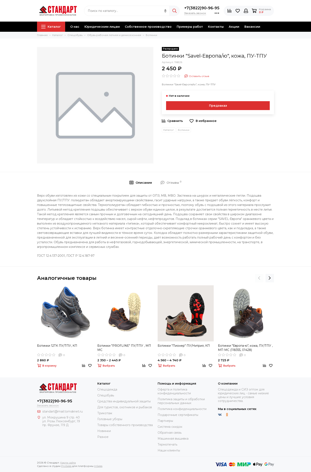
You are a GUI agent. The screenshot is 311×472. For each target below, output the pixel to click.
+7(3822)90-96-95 (201, 8)
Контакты (216, 27)
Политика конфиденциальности (182, 409)
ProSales (66, 466)
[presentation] (259, 278)
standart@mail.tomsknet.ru (62, 411)
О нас (74, 27)
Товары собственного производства (125, 425)
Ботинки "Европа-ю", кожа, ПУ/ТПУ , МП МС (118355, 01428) (245, 348)
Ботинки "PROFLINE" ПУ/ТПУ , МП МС (124, 348)
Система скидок (170, 427)
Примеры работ (190, 27)
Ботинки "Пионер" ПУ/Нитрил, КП (184, 346)
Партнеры (165, 421)
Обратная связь (170, 433)
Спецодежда (107, 389)
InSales (98, 466)
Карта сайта (68, 462)
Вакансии (252, 27)
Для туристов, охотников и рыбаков (124, 407)
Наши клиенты (169, 450)
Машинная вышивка (173, 438)
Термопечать (167, 444)
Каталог (54, 27)
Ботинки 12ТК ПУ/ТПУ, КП (57, 346)
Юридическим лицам (102, 27)
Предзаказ (218, 106)
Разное (103, 437)
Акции (234, 27)
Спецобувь (105, 395)
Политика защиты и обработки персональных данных (181, 401)
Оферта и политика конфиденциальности (174, 391)
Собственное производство (148, 27)
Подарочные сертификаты (178, 415)
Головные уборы (109, 419)
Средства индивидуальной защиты (124, 401)
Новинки (104, 431)
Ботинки (183, 129)
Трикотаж (104, 413)
